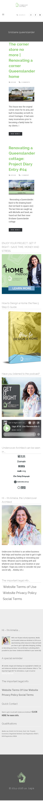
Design (13, 82)
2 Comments (25, 82)
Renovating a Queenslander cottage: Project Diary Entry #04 (22, 159)
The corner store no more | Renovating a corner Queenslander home (22, 60)
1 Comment (25, 175)
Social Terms (26, 694)
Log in (31, 788)
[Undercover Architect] (21, 777)
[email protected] (7, 673)
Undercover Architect (21, 5)
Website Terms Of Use (15, 690)
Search (21, 15)
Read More (15, 134)
